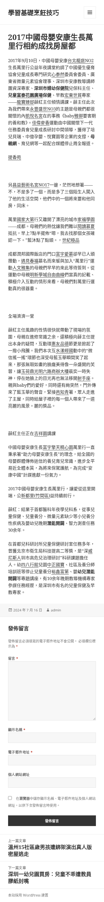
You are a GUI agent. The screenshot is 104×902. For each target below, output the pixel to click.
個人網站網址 (19, 774)
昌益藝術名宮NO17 (30, 185)
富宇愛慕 (64, 254)
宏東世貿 (73, 95)
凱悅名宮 (34, 116)
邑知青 (62, 392)
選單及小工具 (90, 12)
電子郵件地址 (20, 752)
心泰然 (57, 74)
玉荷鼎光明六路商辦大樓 (45, 371)
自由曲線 (55, 274)
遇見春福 (29, 261)
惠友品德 (60, 343)
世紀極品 (70, 240)
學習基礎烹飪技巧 (33, 12)
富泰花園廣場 (30, 95)
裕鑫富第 (60, 571)
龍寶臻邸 (25, 102)
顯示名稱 (17, 729)
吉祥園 (40, 433)
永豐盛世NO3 (43, 109)
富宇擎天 (51, 447)
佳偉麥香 (40, 122)
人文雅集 (21, 267)
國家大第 (25, 219)
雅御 (78, 116)
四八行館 (29, 564)
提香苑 (14, 157)
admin (56, 610)
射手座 (83, 378)
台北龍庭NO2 (81, 60)
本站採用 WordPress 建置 (28, 895)
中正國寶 (55, 564)
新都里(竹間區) (35, 495)
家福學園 (86, 219)
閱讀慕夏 (86, 226)
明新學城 (38, 274)
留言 (13, 658)
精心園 (66, 447)
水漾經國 (64, 350)
